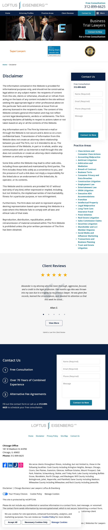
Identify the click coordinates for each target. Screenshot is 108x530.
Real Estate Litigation (88, 217)
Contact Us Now (95, 32)
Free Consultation (95, 3)
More (102, 13)
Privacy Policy (52, 436)
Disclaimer (40, 436)
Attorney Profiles (26, 13)
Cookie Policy (36, 494)
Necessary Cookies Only (36, 522)
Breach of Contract (87, 169)
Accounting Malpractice (89, 157)
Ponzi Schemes (85, 214)
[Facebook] (5, 465)
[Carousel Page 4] (59, 314)
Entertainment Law (87, 187)
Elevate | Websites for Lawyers (87, 523)
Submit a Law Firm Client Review (54, 332)
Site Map (64, 436)
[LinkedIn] (10, 465)
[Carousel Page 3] (54, 314)
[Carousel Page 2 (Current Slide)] (48, 314)
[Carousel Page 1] (43, 314)
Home (7, 13)
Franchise (82, 199)
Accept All (12, 522)
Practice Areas (47, 13)
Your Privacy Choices (18, 494)
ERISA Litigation (85, 190)
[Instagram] (20, 465)
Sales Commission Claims (90, 220)
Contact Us (86, 13)
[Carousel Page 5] (64, 314)
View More (54, 323)
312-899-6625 (94, 6)
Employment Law (86, 184)
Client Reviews (68, 13)
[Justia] (15, 465)
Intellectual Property (88, 202)
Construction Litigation (89, 181)
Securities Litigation (87, 224)
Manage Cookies (52, 494)
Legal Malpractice (86, 205)
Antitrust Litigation (87, 160)
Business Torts (85, 172)
